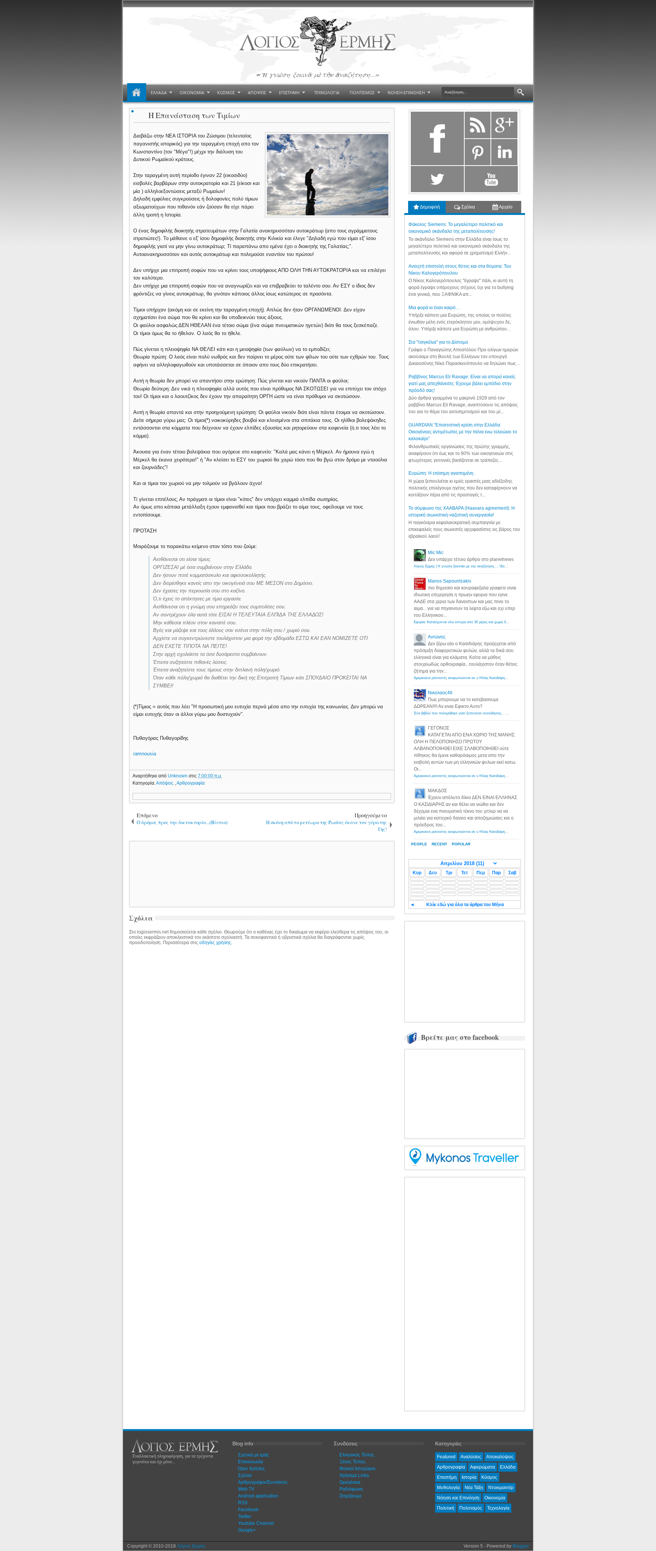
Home (136, 92)
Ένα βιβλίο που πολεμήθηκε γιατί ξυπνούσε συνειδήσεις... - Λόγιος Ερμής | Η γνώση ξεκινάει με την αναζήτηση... (502, 713)
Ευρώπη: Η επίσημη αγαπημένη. (441, 473)
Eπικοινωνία (250, 1461)
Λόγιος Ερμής (191, 1546)
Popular (461, 844)
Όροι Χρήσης (251, 1468)
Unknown (178, 776)
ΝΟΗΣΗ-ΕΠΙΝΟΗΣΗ (406, 92)
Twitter (244, 1516)
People (419, 844)
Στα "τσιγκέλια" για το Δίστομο (438, 342)
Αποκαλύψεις (500, 1456)
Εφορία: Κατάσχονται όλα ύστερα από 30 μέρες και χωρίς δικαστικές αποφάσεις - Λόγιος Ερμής (488, 622)
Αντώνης (437, 637)
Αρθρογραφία (191, 783)
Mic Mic (435, 552)
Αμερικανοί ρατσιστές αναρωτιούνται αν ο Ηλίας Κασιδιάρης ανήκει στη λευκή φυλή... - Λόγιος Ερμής (492, 678)
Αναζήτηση (520, 92)
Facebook (248, 1509)
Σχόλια (467, 207)
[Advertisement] (260, 873)
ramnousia (144, 754)
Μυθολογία (448, 1487)
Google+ (247, 1530)
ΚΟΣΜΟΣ (226, 92)
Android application (258, 1496)
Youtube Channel (256, 1523)
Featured (446, 1456)
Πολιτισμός (470, 1508)
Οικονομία (494, 1497)
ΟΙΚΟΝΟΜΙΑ (192, 92)
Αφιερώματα (482, 1467)
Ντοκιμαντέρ (501, 1487)
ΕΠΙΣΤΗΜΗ (289, 92)
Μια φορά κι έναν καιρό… (434, 307)
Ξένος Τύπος (352, 1461)
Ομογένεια (349, 1482)
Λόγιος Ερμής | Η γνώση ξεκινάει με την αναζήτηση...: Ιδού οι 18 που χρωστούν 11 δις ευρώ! (487, 566)
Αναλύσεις (470, 1456)
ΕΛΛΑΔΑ (159, 92)
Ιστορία (469, 1477)
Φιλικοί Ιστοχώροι (357, 1468)
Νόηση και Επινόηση (458, 1497)
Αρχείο (505, 207)
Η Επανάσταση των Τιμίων (194, 115)
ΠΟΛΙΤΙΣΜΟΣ (362, 92)
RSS (243, 1502)
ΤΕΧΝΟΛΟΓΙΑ (326, 92)
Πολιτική (445, 1508)
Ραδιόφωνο (351, 1489)
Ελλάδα (508, 1467)
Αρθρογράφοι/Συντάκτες (263, 1482)
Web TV (246, 1489)
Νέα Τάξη (474, 1487)
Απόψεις (165, 783)
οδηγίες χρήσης (215, 942)
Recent (439, 844)
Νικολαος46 (440, 692)
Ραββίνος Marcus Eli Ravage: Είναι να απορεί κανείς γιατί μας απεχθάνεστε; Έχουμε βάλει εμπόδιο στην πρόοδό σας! (462, 383)
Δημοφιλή (429, 207)
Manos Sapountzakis (449, 581)
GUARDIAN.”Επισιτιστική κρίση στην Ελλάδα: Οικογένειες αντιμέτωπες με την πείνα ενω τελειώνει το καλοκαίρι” (462, 431)
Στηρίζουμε (350, 1496)
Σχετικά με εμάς (253, 1455)
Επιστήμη (447, 1477)
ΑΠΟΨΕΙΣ (257, 92)
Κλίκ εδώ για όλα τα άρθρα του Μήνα (465, 904)
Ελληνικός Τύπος (356, 1455)
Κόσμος (489, 1477)
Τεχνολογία (498, 1508)
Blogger (520, 1546)
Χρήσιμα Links (354, 1475)
